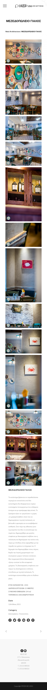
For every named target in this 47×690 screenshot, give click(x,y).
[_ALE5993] (23, 194)
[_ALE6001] (23, 275)
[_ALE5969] (23, 51)
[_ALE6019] (23, 448)
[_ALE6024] (23, 474)
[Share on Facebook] (10, 620)
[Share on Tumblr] (28, 620)
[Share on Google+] (19, 620)
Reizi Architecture (13, 31)
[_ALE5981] (23, 128)
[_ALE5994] (23, 235)
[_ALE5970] (23, 77)
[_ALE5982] (23, 154)
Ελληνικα (23, 6)
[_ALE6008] (23, 341)
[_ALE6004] (23, 316)
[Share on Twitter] (14, 620)
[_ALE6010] (23, 382)
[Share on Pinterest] (32, 620)
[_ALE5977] (23, 103)
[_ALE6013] (23, 422)
